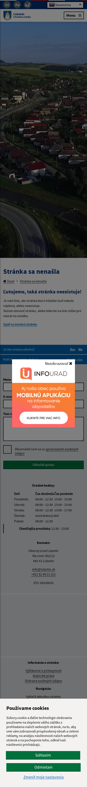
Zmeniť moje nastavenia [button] (43, 777)
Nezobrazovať (57, 363)
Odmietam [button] (43, 767)
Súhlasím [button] (43, 755)
